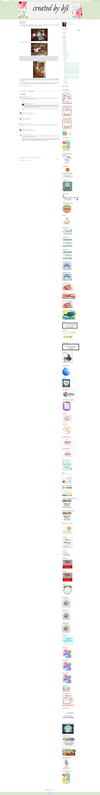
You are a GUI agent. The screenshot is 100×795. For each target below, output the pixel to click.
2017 (64, 48)
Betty (68, 22)
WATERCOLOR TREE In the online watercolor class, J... (72, 67)
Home (39, 158)
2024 (64, 40)
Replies (24, 102)
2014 (64, 52)
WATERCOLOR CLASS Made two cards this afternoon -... (72, 72)
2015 (64, 51)
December (65, 53)
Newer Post (21, 158)
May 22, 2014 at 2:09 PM (29, 112)
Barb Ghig (23, 96)
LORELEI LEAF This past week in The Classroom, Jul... (71, 66)
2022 (64, 42)
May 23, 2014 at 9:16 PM (28, 134)
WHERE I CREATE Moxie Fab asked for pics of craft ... (71, 63)
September (65, 57)
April (64, 79)
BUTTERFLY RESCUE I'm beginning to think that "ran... (71, 68)
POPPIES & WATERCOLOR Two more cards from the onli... (72, 71)
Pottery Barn (47, 78)
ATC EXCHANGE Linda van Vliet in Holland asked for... (71, 75)
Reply (23, 100)
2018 (64, 47)
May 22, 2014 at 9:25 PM (29, 123)
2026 (64, 37)
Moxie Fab (21, 24)
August (65, 58)
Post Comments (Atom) (26, 160)
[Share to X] (31, 91)
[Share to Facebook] (32, 91)
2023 (64, 41)
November (65, 54)
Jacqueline (23, 112)
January (65, 83)
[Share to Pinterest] (33, 91)
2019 (64, 46)
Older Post (57, 158)
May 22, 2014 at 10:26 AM (29, 96)
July (64, 59)
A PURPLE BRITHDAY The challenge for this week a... (71, 78)
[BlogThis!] (30, 91)
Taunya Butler (24, 123)
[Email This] (29, 91)
